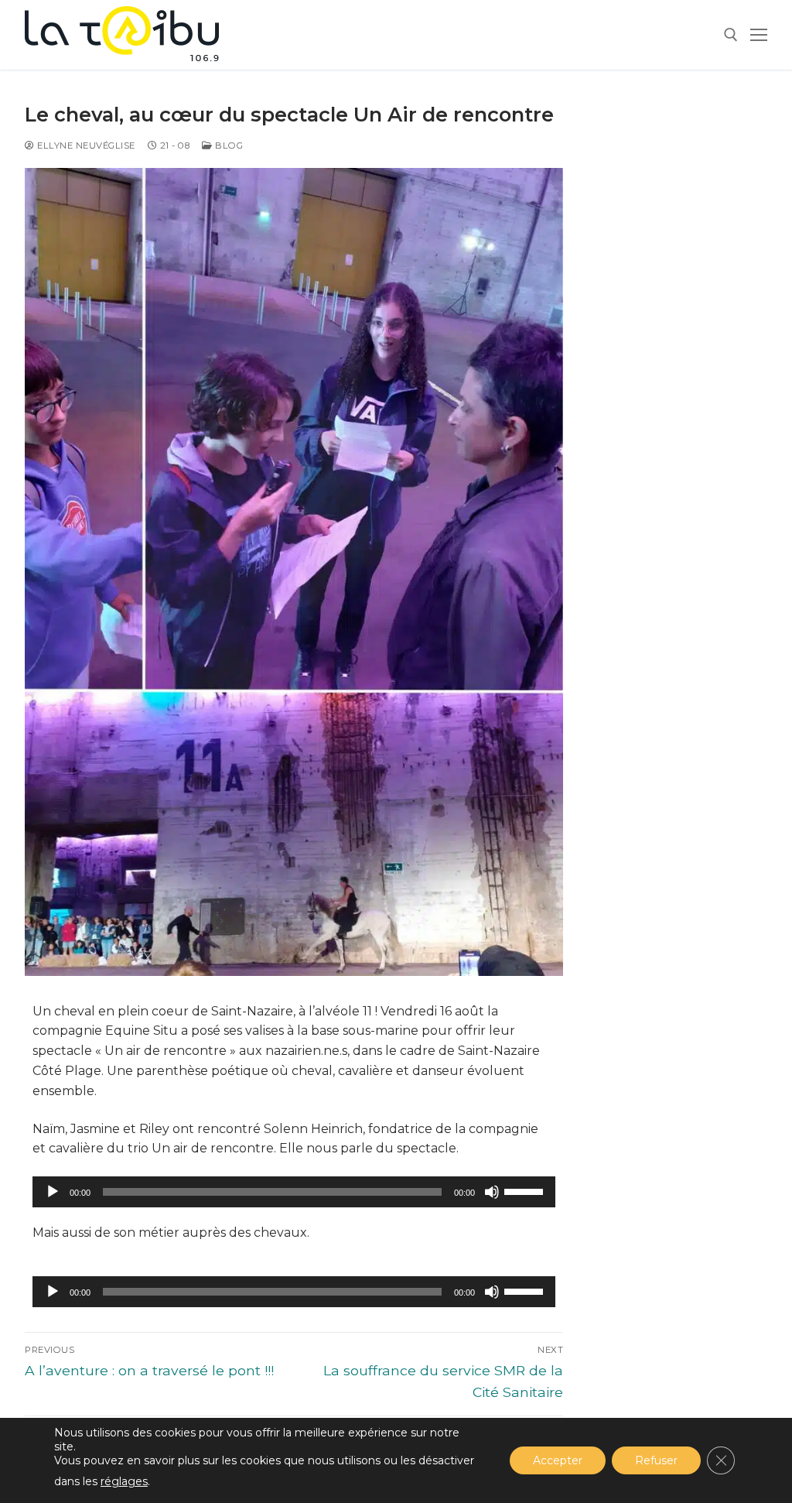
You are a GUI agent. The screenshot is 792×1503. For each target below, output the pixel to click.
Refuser (656, 1460)
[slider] (526, 1190)
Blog (228, 145)
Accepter (557, 1460)
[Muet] (492, 1192)
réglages (124, 1481)
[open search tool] (731, 35)
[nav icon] (758, 35)
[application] (293, 1191)
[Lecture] (52, 1192)
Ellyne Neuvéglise (85, 145)
